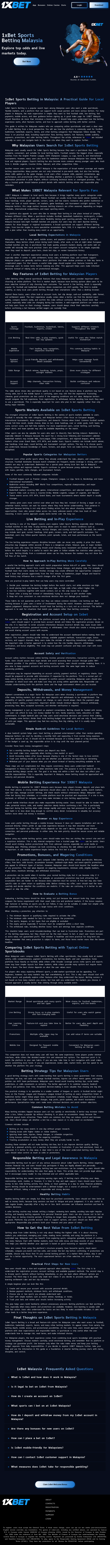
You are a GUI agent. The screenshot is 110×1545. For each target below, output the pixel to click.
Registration (52, 1507)
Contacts (50, 1503)
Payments (50, 1511)
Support (50, 1515)
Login (48, 1519)
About (49, 1500)
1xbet (88, 137)
